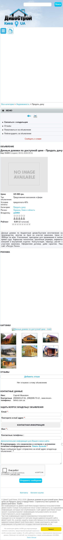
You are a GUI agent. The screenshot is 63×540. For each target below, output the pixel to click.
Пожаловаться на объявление (17, 130)
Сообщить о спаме (33, 139)
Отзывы (7, 126)
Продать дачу (19, 207)
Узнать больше (31, 537)
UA (22, 23)
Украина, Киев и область (24, 210)
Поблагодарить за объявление (17, 133)
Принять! (51, 529)
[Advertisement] (31, 67)
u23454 (16, 213)
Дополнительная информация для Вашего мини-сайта (25, 441)
